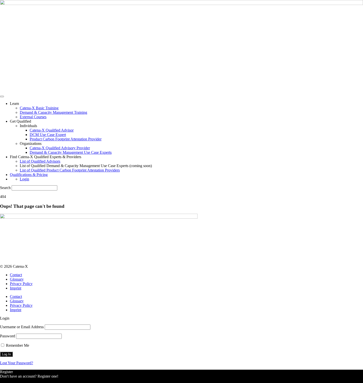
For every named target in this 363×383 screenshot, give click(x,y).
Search (5, 188)
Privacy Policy (21, 284)
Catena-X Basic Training (39, 108)
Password (7, 336)
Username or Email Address (22, 327)
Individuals (28, 126)
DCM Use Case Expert (48, 135)
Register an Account (16, 381)
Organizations (30, 143)
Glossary (17, 279)
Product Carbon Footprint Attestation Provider (65, 139)
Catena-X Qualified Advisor (52, 130)
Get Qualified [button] (20, 121)
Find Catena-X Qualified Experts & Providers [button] (45, 157)
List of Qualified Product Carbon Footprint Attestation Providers (70, 170)
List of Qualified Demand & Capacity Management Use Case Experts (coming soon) (86, 166)
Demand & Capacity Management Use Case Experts (71, 152)
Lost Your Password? (16, 363)
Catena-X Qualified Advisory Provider (60, 148)
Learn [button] (14, 103)
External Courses (33, 117)
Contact (16, 275)
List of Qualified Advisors (40, 161)
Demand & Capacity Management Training (53, 112)
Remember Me (17, 345)
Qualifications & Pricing (29, 174)
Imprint (15, 288)
